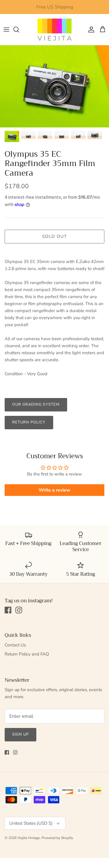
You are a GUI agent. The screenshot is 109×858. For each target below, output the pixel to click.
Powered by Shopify (57, 837)
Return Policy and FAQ (27, 654)
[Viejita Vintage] (55, 29)
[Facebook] (8, 610)
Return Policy (29, 422)
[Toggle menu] (6, 29)
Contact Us (15, 645)
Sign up (20, 734)
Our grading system (36, 404)
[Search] (19, 29)
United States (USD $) (31, 823)
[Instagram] (18, 610)
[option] (54, 86)
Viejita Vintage (28, 837)
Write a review (54, 490)
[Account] (89, 29)
